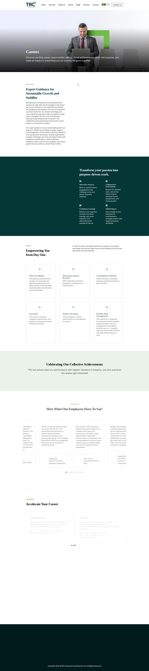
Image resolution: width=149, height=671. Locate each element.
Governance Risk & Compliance (111, 637)
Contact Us (83, 658)
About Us (61, 5)
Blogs (78, 5)
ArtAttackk (138, 665)
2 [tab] (69, 472)
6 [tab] (80, 472)
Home (43, 5)
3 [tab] (71, 472)
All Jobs (73, 545)
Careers (96, 5)
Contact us (117, 5)
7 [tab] (83, 472)
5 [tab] (77, 472)
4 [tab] (74, 472)
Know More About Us (34, 613)
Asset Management (107, 641)
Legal (102, 648)
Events (70, 5)
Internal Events (84, 648)
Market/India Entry (107, 651)
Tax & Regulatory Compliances (111, 658)
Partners (86, 5)
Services (52, 5)
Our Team (82, 641)
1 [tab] (66, 472)
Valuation (103, 644)
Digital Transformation (108, 654)
